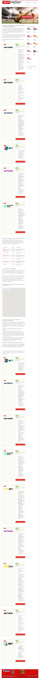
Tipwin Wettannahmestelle (6, 250)
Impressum (28, 675)
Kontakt (36, 675)
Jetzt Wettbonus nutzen (20, 73)
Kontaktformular (8, 272)
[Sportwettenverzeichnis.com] (12, 2)
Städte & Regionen (28, 2)
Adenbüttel (18, 47)
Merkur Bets (5, 258)
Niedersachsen (13, 668)
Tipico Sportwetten (6, 252)
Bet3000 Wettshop (6, 255)
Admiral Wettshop (5, 261)
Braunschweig (32, 68)
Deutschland (34, 2)
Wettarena (4, 264)
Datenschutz (33, 675)
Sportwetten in (4, 668)
